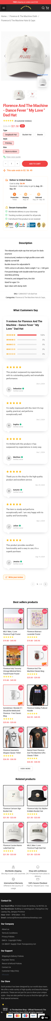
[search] (43, 7)
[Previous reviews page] (32, 584)
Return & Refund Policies (12, 963)
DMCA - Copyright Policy (11, 940)
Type (5, 130)
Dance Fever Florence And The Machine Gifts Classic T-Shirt (36, 753)
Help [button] (46, 1018)
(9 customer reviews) (23, 121)
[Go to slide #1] (18, 95)
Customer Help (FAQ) (10, 971)
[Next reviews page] (45, 584)
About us (5, 929)
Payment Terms (8, 960)
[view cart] (47, 7)
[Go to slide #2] (32, 95)
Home (4, 16)
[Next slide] (46, 56)
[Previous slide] (5, 56)
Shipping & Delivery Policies (13, 956)
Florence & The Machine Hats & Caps (18, 20)
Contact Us (6, 967)
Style (5, 139)
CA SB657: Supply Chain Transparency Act (19, 944)
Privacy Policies (8, 937)
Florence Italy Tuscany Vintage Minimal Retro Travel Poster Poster (12, 671)
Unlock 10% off (5, 1009)
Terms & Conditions (10, 933)
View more (26, 769)
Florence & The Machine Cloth (23, 16)
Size (5, 147)
